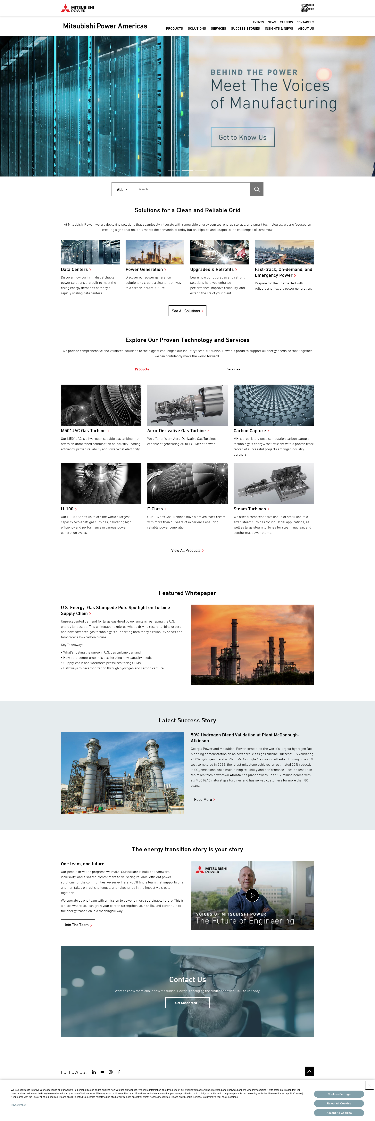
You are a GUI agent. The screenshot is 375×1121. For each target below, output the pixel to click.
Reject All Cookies (339, 1103)
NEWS (272, 22)
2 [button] (187, 171)
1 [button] (174, 171)
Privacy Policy (18, 1105)
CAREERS (286, 22)
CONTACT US (305, 22)
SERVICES (218, 28)
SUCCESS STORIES (245, 28)
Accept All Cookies (339, 1112)
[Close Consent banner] (369, 1085)
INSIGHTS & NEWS (279, 28)
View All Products (186, 550)
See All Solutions (186, 311)
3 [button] (201, 171)
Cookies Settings (339, 1094)
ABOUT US (306, 28)
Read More (203, 799)
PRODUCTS (174, 28)
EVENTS (258, 22)
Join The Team (76, 925)
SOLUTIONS (197, 28)
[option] (187, 106)
